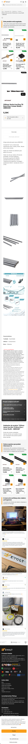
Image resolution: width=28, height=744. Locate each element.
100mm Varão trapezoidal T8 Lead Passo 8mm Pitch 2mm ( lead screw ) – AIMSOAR (7, 67)
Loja (2, 11)
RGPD (3, 690)
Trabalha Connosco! (6, 691)
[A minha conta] (25, 2)
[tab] (14, 132)
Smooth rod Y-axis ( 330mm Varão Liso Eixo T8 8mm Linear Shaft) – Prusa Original (20, 46)
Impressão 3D (8, 11)
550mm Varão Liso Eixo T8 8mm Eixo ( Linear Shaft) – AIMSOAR (7, 45)
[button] (14, 84)
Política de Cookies (13, 742)
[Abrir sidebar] (2, 1)
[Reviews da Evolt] (12, 665)
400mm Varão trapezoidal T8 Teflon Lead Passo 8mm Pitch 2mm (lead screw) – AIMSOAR (7, 470)
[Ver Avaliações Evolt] (14, 572)
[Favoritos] (21, 2)
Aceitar (14, 731)
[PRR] (13, 675)
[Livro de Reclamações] (15, 668)
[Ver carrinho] (23, 2)
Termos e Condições (6, 683)
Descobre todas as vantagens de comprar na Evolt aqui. (14, 419)
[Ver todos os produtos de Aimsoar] (7, 100)
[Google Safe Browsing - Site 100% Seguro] (6, 668)
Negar (14, 735)
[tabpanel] (14, 268)
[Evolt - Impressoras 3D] (7, 2)
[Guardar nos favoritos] (2, 18)
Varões (19, 11)
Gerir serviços (13, 727)
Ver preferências (14, 739)
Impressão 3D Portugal (13, 389)
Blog (3, 682)
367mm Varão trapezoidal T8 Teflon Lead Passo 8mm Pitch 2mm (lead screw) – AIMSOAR (20, 470)
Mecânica (14, 11)
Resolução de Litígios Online (8, 688)
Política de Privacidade (6, 685)
